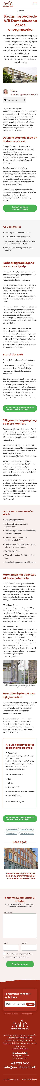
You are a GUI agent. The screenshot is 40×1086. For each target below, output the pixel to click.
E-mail (24, 943)
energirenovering (27, 833)
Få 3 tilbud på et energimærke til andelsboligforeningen (20, 408)
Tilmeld (30, 1004)
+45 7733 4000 (20, 1063)
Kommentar (8, 912)
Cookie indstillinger (29, 1079)
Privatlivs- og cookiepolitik (21, 1013)
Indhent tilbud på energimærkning (20, 208)
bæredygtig (12, 829)
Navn (6, 943)
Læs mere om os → (20, 1049)
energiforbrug (27, 829)
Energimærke (11, 833)
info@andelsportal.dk (20, 1067)
